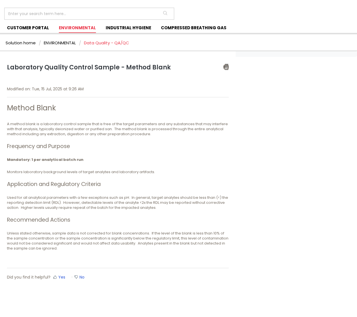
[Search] (165, 13)
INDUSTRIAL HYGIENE (128, 28)
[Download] (168, 85)
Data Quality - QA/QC (106, 43)
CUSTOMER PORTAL (28, 28)
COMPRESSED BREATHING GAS (193, 28)
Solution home (21, 43)
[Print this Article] (226, 67)
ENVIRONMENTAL (77, 28)
